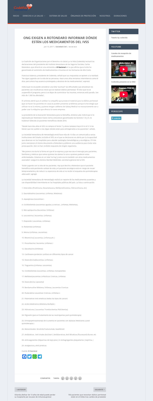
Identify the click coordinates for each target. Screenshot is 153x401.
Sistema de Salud (58, 16)
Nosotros (105, 16)
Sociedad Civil (61, 46)
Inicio (16, 16)
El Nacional (32, 351)
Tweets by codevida (119, 37)
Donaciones (120, 16)
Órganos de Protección (83, 16)
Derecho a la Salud (33, 16)
